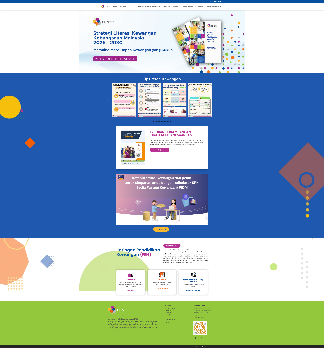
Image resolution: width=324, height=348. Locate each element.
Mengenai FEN (171, 246)
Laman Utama (170, 308)
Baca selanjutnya (159, 150)
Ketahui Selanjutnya (162, 288)
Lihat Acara (130, 290)
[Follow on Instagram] (201, 338)
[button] (1, 41)
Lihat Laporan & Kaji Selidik (193, 290)
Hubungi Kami (213, 1)
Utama (115, 6)
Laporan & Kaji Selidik (172, 317)
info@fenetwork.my (199, 317)
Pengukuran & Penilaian (213, 6)
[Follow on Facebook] (195, 338)
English (167, 322)
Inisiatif (168, 315)
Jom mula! (160, 229)
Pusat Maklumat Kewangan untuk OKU (149, 6)
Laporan (200, 6)
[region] (162, 41)
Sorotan (168, 312)
